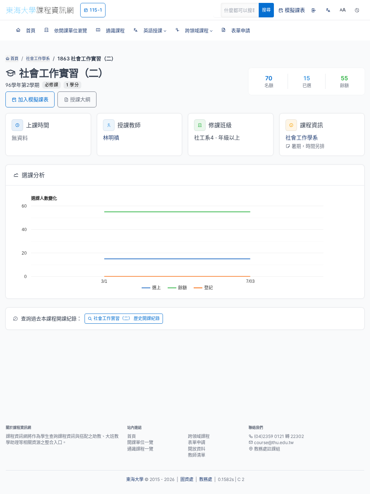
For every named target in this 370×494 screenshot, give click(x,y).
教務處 (205, 479)
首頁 (13, 58)
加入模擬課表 (33, 99)
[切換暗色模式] (357, 10)
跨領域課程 (199, 436)
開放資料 (196, 449)
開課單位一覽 (140, 442)
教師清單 (196, 455)
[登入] (313, 10)
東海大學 (134, 479)
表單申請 (196, 442)
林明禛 (111, 137)
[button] (150, 30)
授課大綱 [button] (80, 99)
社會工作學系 (38, 58)
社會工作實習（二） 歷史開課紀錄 (127, 318)
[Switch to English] (328, 10)
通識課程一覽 (140, 449)
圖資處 (186, 479)
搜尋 (266, 10)
